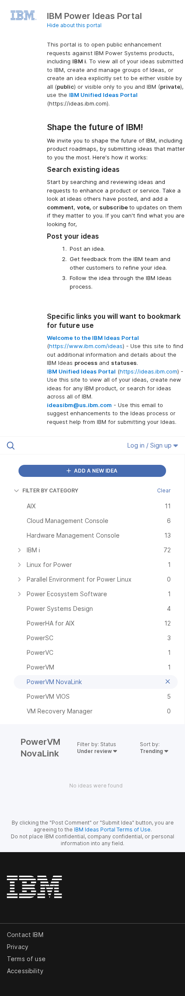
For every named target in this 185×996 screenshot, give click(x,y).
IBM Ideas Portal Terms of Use (112, 829)
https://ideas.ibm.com (148, 371)
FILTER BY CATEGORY (50, 490)
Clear (164, 490)
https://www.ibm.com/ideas (86, 345)
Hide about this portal (74, 25)
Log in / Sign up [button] (150, 445)
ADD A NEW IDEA (95, 470)
